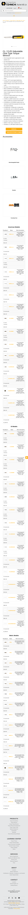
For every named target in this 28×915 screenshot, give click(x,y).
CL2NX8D (12, 433)
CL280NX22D (12, 560)
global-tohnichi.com (14, 892)
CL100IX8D (11, 355)
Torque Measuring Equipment (14, 825)
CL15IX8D (11, 318)
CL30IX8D (11, 331)
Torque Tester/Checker (14, 824)
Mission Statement (14, 871)
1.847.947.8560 (9, 8)
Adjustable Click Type (20, 20)
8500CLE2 (10, 790)
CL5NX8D (12, 446)
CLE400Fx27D (11, 378)
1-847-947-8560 (11, 903)
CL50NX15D (12, 509)
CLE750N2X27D (11, 597)
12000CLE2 (10, 801)
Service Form (14, 859)
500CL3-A (11, 247)
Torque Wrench (13, 20)
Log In (15, 8)
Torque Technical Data (14, 842)
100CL (10, 662)
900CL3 (10, 714)
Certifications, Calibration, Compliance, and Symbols (14, 873)
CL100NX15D (12, 522)
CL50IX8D (11, 344)
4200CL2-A (11, 306)
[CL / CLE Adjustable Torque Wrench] (14, 47)
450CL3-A (11, 234)
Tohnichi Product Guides (14, 845)
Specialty (14, 832)
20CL (11, 642)
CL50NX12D (12, 496)
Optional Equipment (14, 828)
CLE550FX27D (11, 390)
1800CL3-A (11, 283)
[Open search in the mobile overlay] (14, 10)
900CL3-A (11, 258)
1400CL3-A (11, 271)
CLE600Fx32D (11, 402)
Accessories (14, 830)
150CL (10, 673)
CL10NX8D (12, 459)
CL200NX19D (12, 547)
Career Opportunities (14, 874)
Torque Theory (14, 840)
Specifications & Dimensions (14, 132)
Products (7, 20)
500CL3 (10, 704)
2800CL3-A (11, 294)
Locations (14, 869)
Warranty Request (14, 861)
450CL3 (10, 694)
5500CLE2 (10, 767)
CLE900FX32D (11, 415)
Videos (14, 849)
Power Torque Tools (14, 827)
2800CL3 (11, 745)
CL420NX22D (12, 571)
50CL (11, 652)
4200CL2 (11, 756)
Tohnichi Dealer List (14, 883)
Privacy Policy (17, 908)
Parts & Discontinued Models (14, 833)
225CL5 (10, 683)
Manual (14, 129)
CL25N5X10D (12, 483)
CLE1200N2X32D (12, 623)
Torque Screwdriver (14, 820)
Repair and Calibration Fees (14, 857)
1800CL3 (11, 735)
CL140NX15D (12, 534)
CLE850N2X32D (11, 610)
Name (11, 230)
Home (4, 20)
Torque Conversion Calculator (14, 844)
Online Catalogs (14, 847)
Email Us (18, 903)
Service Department (14, 856)
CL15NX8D (12, 472)
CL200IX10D (11, 366)
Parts (14, 862)
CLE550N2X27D (11, 584)
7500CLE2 (10, 779)
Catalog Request (14, 885)
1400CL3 (11, 725)
